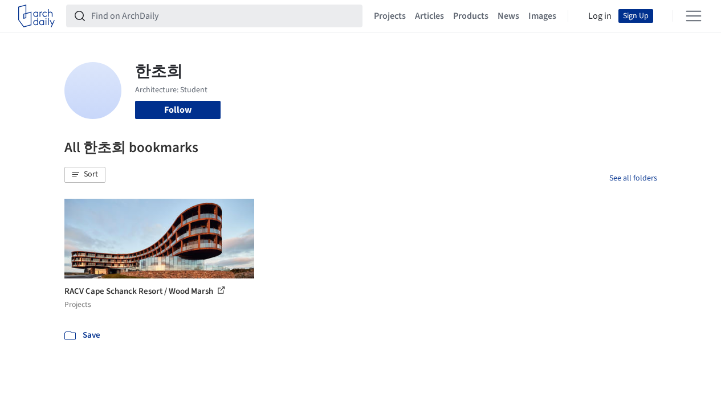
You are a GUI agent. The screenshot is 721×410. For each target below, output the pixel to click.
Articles (429, 16)
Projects (390, 16)
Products (470, 16)
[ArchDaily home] (36, 16)
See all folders (633, 178)
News (508, 16)
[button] (84, 175)
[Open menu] (694, 16)
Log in (600, 16)
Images (542, 16)
